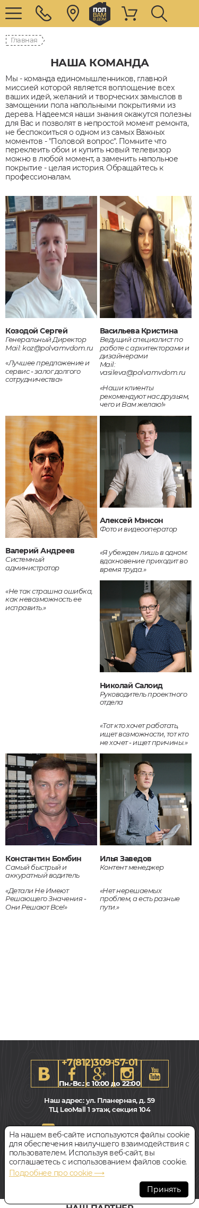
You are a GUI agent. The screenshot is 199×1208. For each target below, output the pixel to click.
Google (100, 1073)
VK (44, 1073)
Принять (164, 1189)
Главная (24, 40)
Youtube (155, 1073)
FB (72, 1073)
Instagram (127, 1073)
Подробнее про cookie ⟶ (57, 1173)
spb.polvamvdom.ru (99, 13)
